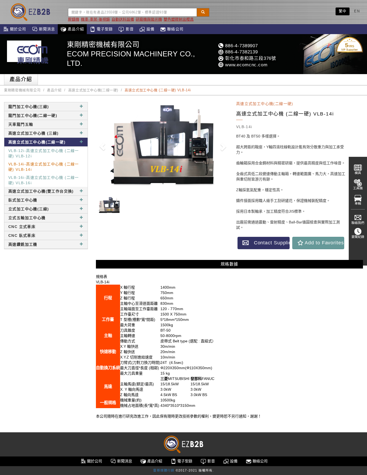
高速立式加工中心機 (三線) (33, 133)
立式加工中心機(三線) (28, 209)
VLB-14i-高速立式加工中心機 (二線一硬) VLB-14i (43, 167)
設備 (149, 29)
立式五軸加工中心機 (27, 218)
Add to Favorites (324, 242)
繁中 (343, 11)
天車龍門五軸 (20, 124)
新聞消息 (46, 29)
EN (357, 11)
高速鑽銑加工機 (22, 244)
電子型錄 (104, 29)
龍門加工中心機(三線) (28, 106)
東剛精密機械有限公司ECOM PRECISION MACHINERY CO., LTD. (131, 54)
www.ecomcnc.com (245, 64)
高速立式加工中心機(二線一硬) (93, 90)
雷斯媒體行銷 (163, 470)
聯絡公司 (175, 29)
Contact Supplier (269, 242)
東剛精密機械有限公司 (22, 90)
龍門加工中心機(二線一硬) (32, 115)
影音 (129, 29)
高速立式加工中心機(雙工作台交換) (41, 191)
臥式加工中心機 (22, 200)
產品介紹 (75, 29)
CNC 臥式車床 (21, 235)
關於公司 (17, 29)
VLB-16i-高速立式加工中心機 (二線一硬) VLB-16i (43, 180)
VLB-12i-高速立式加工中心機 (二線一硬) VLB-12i (43, 153)
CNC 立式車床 (21, 226)
